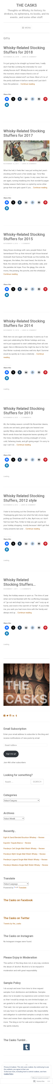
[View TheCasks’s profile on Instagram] (10, 716)
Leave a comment (29, 57)
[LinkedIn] (13, 716)
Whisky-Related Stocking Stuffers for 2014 (24, 323)
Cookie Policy (8, 1074)
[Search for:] (17, 782)
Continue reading (28, 84)
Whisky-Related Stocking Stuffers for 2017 (24, 133)
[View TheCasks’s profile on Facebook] (4, 716)
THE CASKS (26, 5)
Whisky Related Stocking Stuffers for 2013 (23, 410)
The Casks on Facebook (18, 900)
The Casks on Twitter (16, 918)
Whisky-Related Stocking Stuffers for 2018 (24, 50)
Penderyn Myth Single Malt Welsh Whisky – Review (24, 854)
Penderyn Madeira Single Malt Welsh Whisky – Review (25, 865)
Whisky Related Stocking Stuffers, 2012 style (23, 498)
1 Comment (25, 243)
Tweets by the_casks (12, 924)
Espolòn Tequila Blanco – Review (17, 843)
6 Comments (26, 589)
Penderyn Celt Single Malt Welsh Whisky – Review (24, 849)
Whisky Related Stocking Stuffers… (19, 582)
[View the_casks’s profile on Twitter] (7, 716)
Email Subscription (14, 728)
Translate (22, 888)
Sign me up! (11, 754)
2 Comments (26, 417)
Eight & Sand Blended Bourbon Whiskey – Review (23, 837)
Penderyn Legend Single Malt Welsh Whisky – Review (25, 860)
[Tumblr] (16, 716)
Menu (28, 28)
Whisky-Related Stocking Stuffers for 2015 (24, 236)
